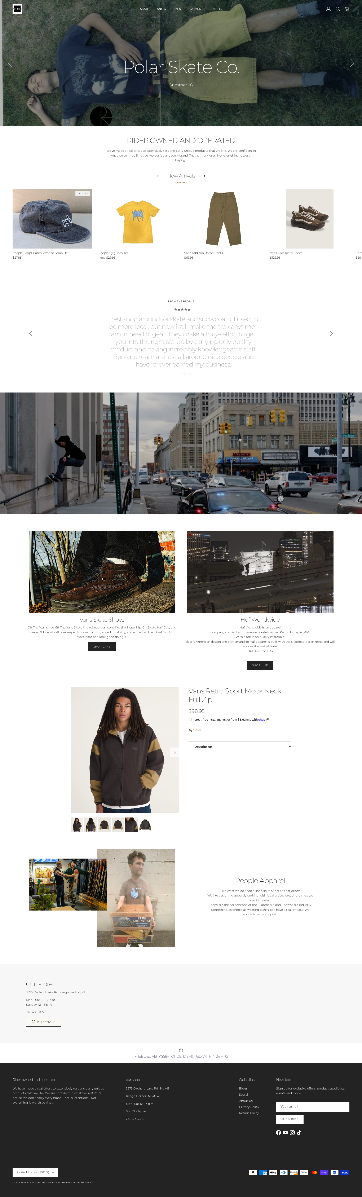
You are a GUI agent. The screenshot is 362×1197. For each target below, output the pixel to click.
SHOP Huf (260, 665)
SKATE (144, 8)
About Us (246, 1101)
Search (244, 1094)
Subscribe (290, 1119)
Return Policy (249, 1113)
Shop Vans (101, 646)
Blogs (243, 1088)
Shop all (181, 85)
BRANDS (215, 8)
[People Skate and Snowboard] (17, 9)
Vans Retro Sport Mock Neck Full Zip (235, 695)
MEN (178, 8)
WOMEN (195, 8)
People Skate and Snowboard (37, 1182)
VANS (197, 730)
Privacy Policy (249, 1107)
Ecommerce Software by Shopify (74, 1182)
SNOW (161, 8)
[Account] (327, 9)
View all (181, 182)
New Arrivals (181, 176)
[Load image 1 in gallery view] (125, 750)
